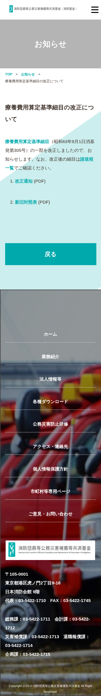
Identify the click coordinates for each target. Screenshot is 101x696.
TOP (8, 74)
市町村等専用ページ (50, 491)
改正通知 (24, 181)
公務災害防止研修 (50, 424)
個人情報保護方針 (50, 469)
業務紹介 (50, 356)
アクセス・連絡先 (50, 446)
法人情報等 (50, 379)
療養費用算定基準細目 (27, 141)
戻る (51, 254)
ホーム (50, 334)
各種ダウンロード (50, 401)
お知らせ (28, 74)
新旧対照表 (26, 202)
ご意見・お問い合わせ (50, 513)
